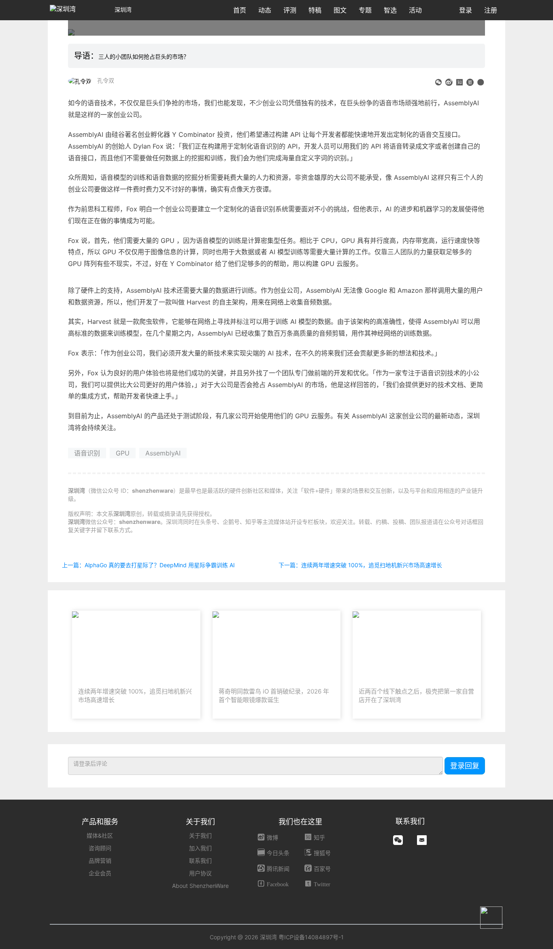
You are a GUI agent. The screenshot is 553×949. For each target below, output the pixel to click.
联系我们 (200, 860)
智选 (390, 10)
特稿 (314, 10)
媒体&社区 (100, 835)
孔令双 (105, 80)
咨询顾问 (100, 848)
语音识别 (87, 453)
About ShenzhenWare (200, 885)
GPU (123, 453)
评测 (289, 10)
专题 (365, 10)
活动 (415, 10)
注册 (490, 10)
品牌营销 (100, 860)
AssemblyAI (163, 453)
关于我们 (200, 835)
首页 (239, 10)
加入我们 (200, 848)
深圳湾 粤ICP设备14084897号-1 (302, 937)
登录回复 (464, 766)
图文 (340, 10)
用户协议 (200, 873)
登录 (465, 10)
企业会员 (100, 873)
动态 (264, 10)
